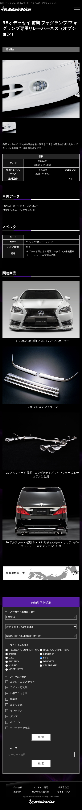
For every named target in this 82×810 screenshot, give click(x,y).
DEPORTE (48, 661)
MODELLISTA (16, 669)
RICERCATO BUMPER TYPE (24, 650)
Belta (45, 657)
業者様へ (18, 791)
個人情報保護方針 (40, 791)
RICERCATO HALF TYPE (56, 650)
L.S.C (11, 657)
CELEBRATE (50, 665)
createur (13, 654)
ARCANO (14, 661)
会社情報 (18, 787)
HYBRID (13, 665)
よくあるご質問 (40, 787)
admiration (48, 654)
